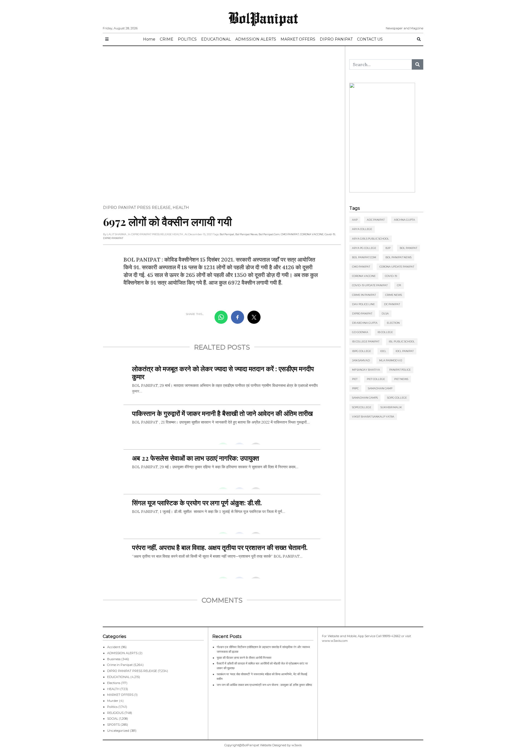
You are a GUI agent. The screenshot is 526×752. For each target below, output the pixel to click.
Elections (113, 683)
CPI (399, 285)
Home (149, 39)
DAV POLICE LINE (363, 304)
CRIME (166, 39)
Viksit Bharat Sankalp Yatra (373, 416)
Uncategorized (118, 731)
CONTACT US (370, 39)
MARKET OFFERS (298, 39)
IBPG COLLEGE (361, 351)
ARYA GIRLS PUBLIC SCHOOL (370, 238)
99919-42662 (391, 636)
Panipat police (400, 369)
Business (114, 659)
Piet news (401, 379)
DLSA (385, 313)
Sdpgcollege (361, 407)
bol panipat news (246, 234)
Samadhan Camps (365, 397)
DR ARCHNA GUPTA (365, 322)
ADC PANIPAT (376, 219)
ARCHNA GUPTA (404, 219)
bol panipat (227, 234)
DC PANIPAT (392, 304)
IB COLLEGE (385, 332)
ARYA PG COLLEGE (364, 247)
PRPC (355, 388)
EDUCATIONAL (216, 39)
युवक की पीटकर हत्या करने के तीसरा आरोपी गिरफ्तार (244, 658)
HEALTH (181, 207)
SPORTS (113, 725)
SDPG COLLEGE (397, 397)
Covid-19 (330, 234)
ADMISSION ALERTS (255, 39)
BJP (387, 247)
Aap (355, 219)
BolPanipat (263, 17)
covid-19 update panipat (370, 285)
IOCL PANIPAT (405, 351)
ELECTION (393, 322)
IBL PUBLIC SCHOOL (402, 341)
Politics (112, 707)
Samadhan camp (380, 388)
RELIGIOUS (115, 713)
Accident (113, 647)
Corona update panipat (396, 266)
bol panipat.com (269, 234)
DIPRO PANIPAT (336, 39)
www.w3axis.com (335, 641)
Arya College (362, 229)
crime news (393, 294)
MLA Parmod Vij (390, 360)
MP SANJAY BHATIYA (366, 369)
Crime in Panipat (364, 294)
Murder (112, 701)
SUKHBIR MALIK (391, 407)
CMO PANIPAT (290, 234)
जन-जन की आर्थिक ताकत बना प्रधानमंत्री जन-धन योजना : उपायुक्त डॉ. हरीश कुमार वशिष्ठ (264, 685)
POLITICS (187, 39)
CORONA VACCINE (312, 234)
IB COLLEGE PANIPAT (365, 341)
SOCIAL (112, 718)
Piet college (376, 379)
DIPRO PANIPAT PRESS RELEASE (137, 207)
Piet (355, 379)
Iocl (383, 351)
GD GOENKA (360, 332)
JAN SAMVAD (361, 360)
